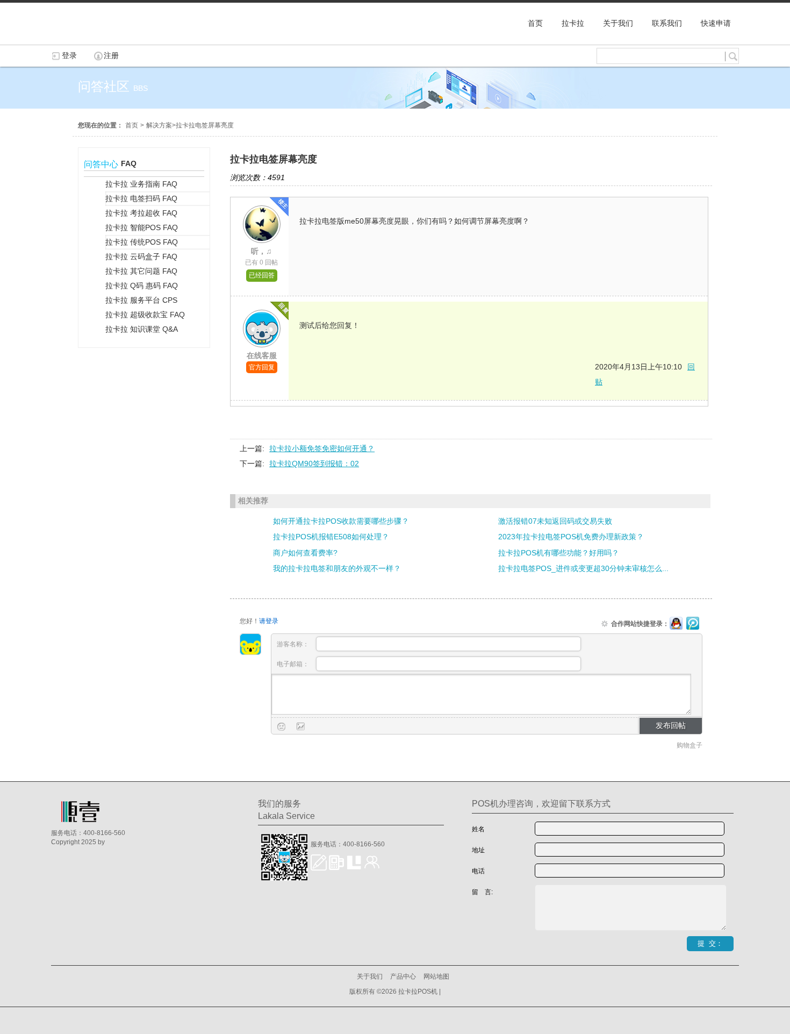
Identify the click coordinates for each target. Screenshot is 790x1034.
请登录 (268, 621)
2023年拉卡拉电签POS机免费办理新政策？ (571, 536)
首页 (131, 125)
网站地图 (436, 976)
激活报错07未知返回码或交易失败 (555, 521)
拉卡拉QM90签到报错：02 (314, 463)
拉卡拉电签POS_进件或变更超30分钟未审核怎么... (583, 568)
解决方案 (159, 125)
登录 (69, 55)
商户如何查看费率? (305, 552)
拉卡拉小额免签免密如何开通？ (322, 448)
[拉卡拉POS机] (105, 39)
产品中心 (403, 976)
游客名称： (294, 644)
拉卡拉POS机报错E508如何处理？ (331, 536)
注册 (111, 55)
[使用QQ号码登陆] (676, 624)
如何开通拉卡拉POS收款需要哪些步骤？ (341, 521)
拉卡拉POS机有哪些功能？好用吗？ (558, 552)
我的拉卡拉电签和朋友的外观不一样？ (337, 568)
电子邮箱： (294, 664)
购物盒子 (689, 745)
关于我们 (370, 976)
